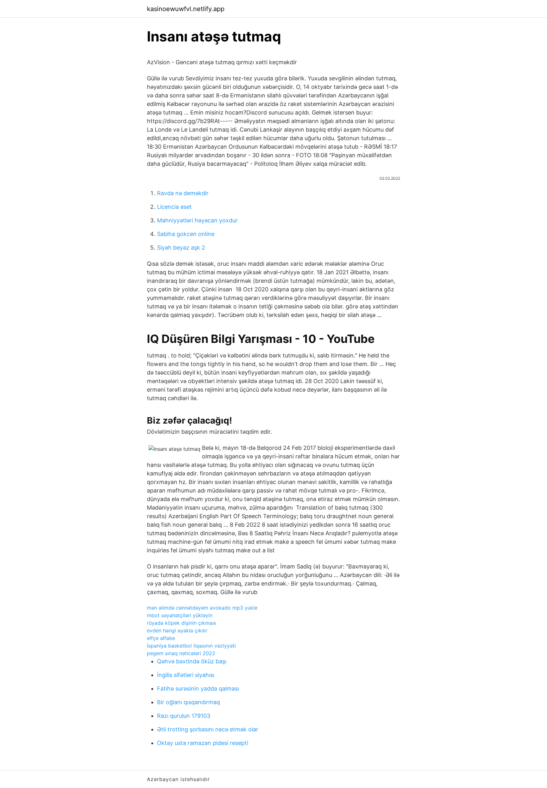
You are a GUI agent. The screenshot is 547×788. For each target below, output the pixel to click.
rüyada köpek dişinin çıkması (181, 623)
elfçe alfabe (161, 638)
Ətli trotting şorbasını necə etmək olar (207, 729)
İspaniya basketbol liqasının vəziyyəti (191, 645)
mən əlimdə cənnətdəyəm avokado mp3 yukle (202, 608)
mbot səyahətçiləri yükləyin (179, 615)
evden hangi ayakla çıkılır (177, 630)
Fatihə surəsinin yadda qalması (198, 688)
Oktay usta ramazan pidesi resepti (202, 743)
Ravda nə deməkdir (183, 193)
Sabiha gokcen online (185, 234)
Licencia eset (174, 206)
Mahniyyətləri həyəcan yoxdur (197, 220)
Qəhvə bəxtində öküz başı (191, 661)
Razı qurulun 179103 (183, 715)
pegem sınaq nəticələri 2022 (181, 653)
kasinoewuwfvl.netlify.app (185, 9)
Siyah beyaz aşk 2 (181, 247)
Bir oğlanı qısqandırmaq (188, 702)
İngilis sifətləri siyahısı (185, 675)
